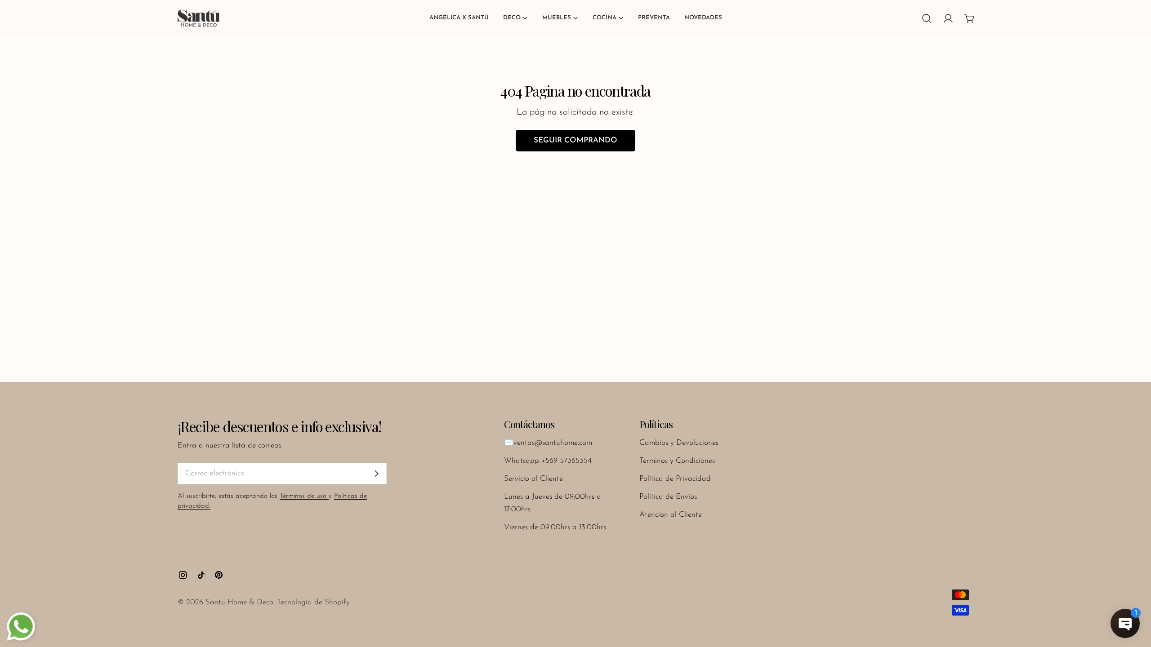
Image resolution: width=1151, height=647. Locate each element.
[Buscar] (927, 18)
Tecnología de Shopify (313, 602)
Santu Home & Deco (239, 602)
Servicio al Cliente (533, 479)
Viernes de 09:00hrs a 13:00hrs (555, 527)
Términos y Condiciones (677, 461)
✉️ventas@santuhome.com (548, 443)
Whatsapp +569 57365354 (548, 461)
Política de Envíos (668, 497)
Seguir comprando (575, 140)
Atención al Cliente (670, 514)
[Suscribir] (376, 473)
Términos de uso (304, 496)
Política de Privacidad (675, 479)
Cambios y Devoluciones (678, 443)
